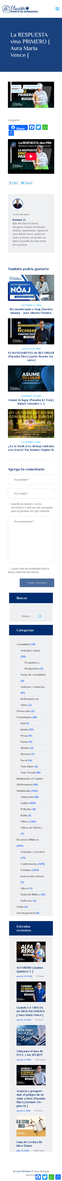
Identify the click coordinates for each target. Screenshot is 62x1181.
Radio (24, 815)
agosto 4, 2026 (24, 1060)
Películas (26, 809)
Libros (24, 888)
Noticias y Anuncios (33, 686)
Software (26, 900)
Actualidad (23, 644)
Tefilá (20, 906)
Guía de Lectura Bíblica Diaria (30, 1144)
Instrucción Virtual (32, 876)
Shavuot (26, 754)
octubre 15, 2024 (31, 305)
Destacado (23, 711)
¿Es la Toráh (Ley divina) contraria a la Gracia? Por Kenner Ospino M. (31, 448)
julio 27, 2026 (23, 1150)
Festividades (24, 717)
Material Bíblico (30, 894)
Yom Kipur (27, 766)
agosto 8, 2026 (24, 1020)
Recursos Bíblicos (28, 839)
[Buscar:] (31, 616)
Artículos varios (30, 650)
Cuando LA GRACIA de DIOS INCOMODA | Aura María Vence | (31, 1011)
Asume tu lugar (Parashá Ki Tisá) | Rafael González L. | (31, 401)
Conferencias (32, 86)
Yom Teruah (28, 772)
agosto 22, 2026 (24, 976)
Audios (25, 803)
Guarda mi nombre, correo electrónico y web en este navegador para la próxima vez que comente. (32, 507)
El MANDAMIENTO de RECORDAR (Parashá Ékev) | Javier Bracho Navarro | (31, 356)
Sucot (24, 760)
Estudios (17, 90)
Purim (24, 741)
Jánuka (24, 729)
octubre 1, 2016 (31, 442)
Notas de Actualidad (33, 674)
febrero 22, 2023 (31, 395)
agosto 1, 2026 (24, 1111)
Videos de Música (31, 827)
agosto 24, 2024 (31, 348)
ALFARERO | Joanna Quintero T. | (30, 969)
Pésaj (24, 735)
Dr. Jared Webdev (22, 1171)
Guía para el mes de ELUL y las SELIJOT (30, 1053)
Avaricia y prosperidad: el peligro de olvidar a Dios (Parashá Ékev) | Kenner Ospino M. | (31, 1098)
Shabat (25, 747)
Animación (27, 796)
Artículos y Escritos (33, 851)
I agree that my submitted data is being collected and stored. (28, 570)
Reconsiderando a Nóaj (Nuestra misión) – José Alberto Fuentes (31, 311)
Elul (23, 723)
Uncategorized (26, 913)
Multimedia (23, 790)
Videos (16, 86)
